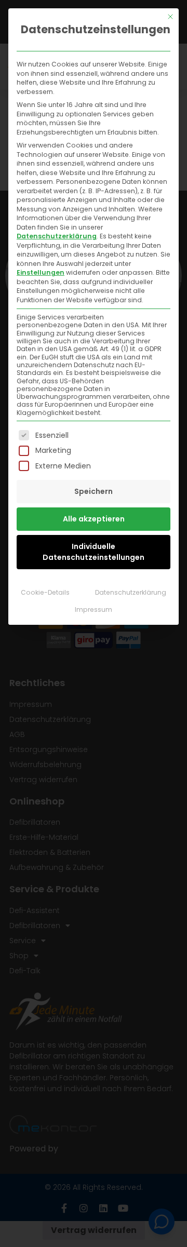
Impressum (93, 609)
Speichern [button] (93, 491)
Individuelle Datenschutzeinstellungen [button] (93, 551)
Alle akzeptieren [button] (94, 519)
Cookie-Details (45, 592)
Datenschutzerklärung (57, 236)
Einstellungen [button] (40, 272)
